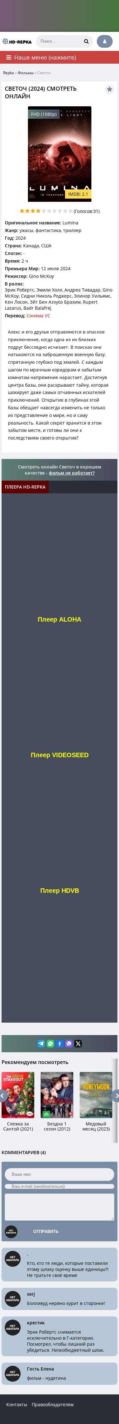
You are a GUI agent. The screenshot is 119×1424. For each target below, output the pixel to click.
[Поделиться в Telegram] (41, 1043)
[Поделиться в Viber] (69, 1043)
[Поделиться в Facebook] (59, 1043)
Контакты (16, 1404)
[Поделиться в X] (78, 1043)
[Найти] (86, 41)
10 (70, 211)
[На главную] (16, 41)
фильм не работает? (72, 473)
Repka (8, 72)
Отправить (45, 1231)
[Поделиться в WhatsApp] (50, 1043)
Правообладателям (53, 1404)
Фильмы (26, 72)
